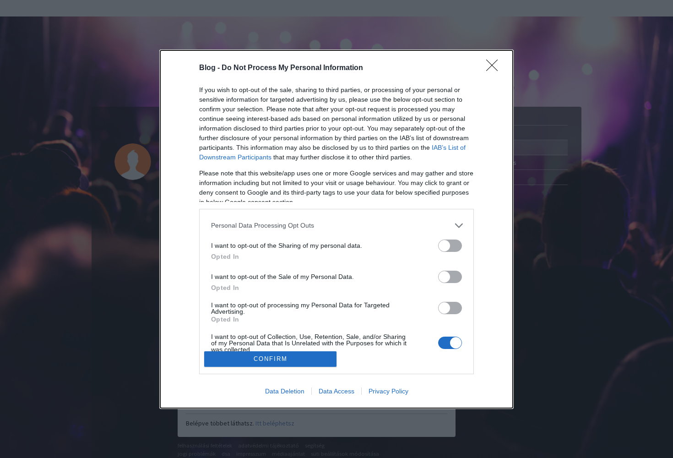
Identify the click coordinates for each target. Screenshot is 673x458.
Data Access (336, 391)
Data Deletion (284, 391)
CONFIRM (271, 358)
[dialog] (336, 229)
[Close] (495, 68)
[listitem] (336, 225)
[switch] (450, 246)
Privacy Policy (388, 391)
